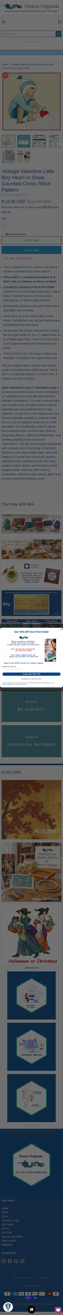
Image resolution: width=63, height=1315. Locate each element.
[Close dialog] (61, 629)
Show (32, 1309)
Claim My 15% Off (31, 674)
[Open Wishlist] (58, 1310)
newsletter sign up (9, 666)
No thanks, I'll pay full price (32, 678)
